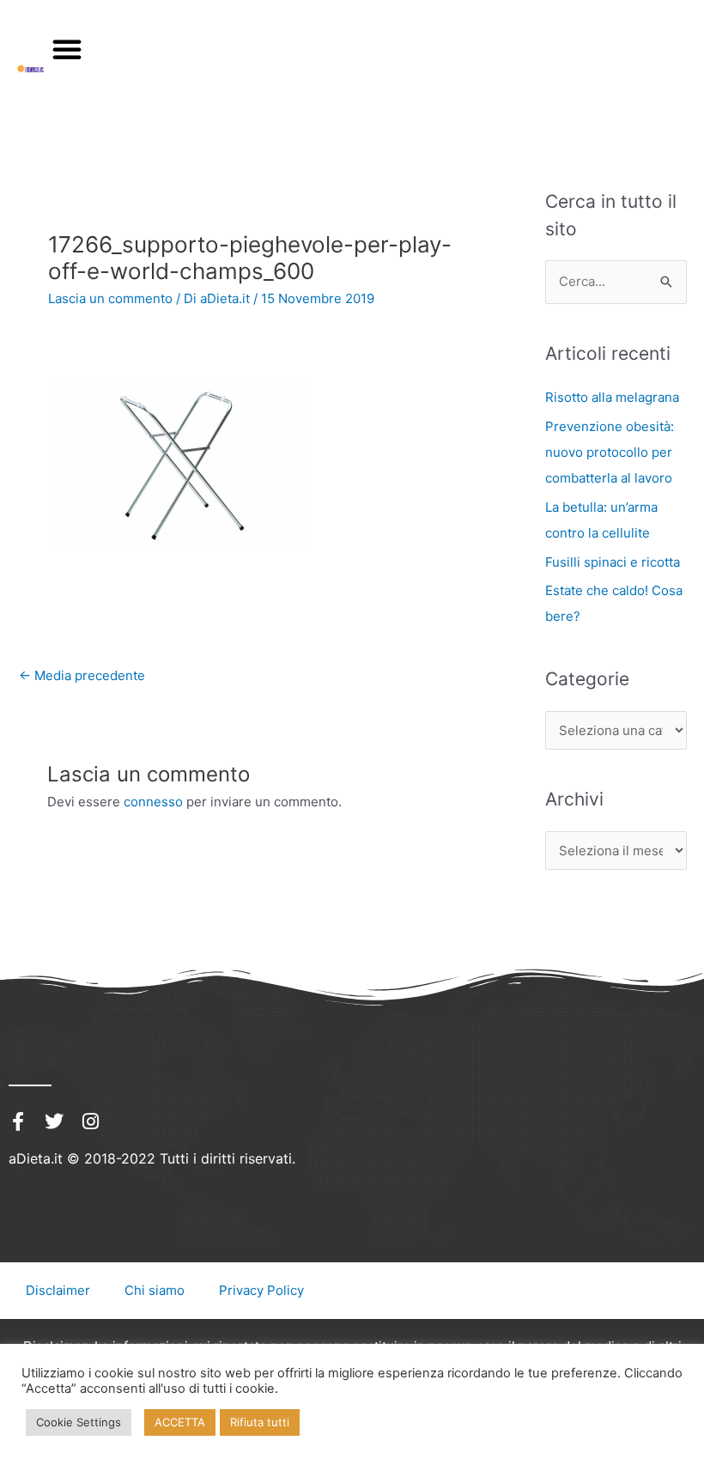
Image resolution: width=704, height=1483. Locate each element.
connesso (153, 801)
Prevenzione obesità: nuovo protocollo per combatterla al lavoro (609, 452)
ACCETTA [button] (180, 1422)
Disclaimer (58, 1290)
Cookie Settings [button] (78, 1422)
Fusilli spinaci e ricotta (612, 562)
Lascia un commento (110, 298)
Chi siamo (154, 1290)
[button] (67, 49)
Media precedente (82, 675)
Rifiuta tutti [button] (259, 1422)
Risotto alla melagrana (612, 397)
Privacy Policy (261, 1290)
